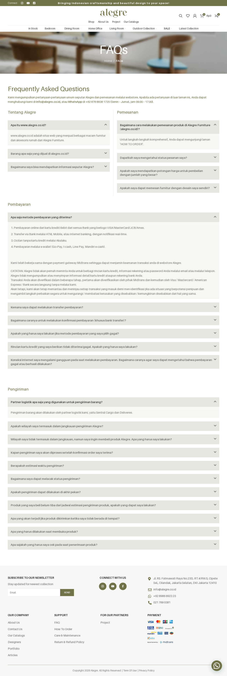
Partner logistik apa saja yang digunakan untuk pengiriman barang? (57, 402)
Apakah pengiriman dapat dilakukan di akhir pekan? (46, 492)
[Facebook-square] (34, 3)
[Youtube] (28, 3)
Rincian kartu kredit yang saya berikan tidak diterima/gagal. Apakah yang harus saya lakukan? (74, 347)
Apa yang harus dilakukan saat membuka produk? (44, 531)
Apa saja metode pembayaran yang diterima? (41, 217)
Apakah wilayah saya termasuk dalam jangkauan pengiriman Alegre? (57, 426)
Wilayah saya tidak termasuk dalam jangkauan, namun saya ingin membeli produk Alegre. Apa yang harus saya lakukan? (91, 439)
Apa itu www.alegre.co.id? (28, 125)
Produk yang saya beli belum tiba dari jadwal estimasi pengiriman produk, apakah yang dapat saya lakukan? (83, 505)
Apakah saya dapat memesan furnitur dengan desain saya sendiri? (165, 188)
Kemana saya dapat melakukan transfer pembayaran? (47, 307)
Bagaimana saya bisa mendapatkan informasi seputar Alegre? (52, 167)
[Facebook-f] (123, 586)
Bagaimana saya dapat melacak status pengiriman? (45, 479)
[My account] (194, 15)
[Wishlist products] (187, 15)
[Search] (180, 15)
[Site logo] (113, 13)
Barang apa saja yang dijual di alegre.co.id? (40, 153)
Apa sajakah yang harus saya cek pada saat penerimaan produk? (54, 544)
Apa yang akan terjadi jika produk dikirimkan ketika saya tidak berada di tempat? (65, 518)
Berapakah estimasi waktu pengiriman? (37, 465)
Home (108, 61)
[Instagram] (22, 3)
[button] (59, 125)
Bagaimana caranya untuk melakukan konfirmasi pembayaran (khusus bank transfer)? (68, 320)
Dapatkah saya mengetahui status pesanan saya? (153, 157)
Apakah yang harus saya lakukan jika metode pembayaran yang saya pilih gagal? (65, 333)
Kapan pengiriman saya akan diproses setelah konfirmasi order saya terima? (62, 452)
